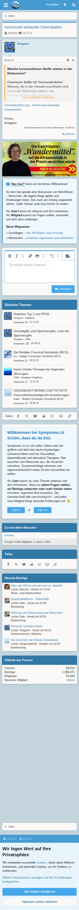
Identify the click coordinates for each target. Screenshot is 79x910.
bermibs (9, 535)
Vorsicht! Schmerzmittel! (26, 626)
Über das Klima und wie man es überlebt (36, 585)
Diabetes (30, 318)
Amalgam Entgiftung (31, 377)
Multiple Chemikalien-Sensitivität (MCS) (40, 356)
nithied (70, 680)
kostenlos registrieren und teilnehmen (49, 238)
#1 (73, 60)
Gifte (27, 339)
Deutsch (27, 838)
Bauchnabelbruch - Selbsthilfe (30, 599)
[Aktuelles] (65, 5)
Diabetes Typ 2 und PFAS (31, 314)
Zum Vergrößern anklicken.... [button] (40, 97)
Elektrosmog (18, 620)
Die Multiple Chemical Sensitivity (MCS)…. (43, 352)
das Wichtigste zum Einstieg (44, 233)
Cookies (11, 838)
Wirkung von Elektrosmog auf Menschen (37, 612)
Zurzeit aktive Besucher (20, 527)
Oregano (13, 33)
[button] (9, 256)
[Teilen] (67, 60)
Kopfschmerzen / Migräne (26, 633)
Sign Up (42, 510)
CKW (16, 377)
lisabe (17, 399)
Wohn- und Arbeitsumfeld (26, 593)
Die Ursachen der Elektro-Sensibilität (34, 640)
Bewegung (17, 606)
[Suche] (74, 5)
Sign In (16, 510)
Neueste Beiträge (16, 578)
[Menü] (6, 5)
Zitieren (69, 134)
